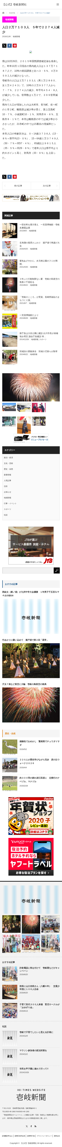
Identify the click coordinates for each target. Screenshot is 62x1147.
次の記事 (47, 186)
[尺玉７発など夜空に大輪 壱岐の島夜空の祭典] (31, 924)
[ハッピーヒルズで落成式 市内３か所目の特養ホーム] (9, 407)
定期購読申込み (7, 1136)
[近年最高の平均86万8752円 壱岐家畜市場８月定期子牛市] (50, 924)
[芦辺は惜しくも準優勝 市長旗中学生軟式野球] (9, 422)
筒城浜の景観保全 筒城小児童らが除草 (38, 351)
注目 (6, 486)
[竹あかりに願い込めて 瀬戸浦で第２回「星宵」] (11, 924)
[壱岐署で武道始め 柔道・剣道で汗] (24, 426)
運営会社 (57, 1136)
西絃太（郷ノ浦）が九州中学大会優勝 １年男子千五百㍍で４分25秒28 (30, 594)
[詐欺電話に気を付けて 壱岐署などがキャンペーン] (50, 944)
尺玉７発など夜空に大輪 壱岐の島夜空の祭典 (24, 684)
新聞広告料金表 (20, 1136)
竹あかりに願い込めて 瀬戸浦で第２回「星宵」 (25, 640)
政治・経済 (8, 458)
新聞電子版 (31, 1136)
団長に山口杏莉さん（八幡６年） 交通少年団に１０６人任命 (40, 987)
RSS (35, 1126)
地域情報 (16, 36)
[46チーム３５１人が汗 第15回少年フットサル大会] (39, 421)
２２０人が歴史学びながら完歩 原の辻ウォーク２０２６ (40, 761)
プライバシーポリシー (44, 1136)
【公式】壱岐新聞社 (14, 4)
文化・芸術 (8, 463)
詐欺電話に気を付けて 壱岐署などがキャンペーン (40, 969)
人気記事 (7, 480)
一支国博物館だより (29, 315)
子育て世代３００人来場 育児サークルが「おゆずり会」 (40, 1005)
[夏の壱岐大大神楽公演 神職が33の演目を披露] (11, 944)
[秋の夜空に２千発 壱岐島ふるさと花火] (31, 387)
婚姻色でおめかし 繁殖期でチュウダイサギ (40, 743)
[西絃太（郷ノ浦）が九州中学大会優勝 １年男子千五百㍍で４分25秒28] (31, 899)
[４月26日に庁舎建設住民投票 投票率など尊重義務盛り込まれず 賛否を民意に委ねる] (24, 407)
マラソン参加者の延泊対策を (33, 1050)
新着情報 (7, 475)
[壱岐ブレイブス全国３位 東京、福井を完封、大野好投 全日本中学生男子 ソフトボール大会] (31, 944)
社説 (6, 515)
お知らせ (7, 492)
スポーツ (42, 339)
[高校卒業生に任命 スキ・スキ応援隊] (39, 407)
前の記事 (18, 186)
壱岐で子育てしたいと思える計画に (36, 1032)
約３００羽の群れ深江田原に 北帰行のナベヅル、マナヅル (40, 780)
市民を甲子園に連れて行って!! (34, 1068)
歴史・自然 (8, 469)
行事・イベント (10, 503)
